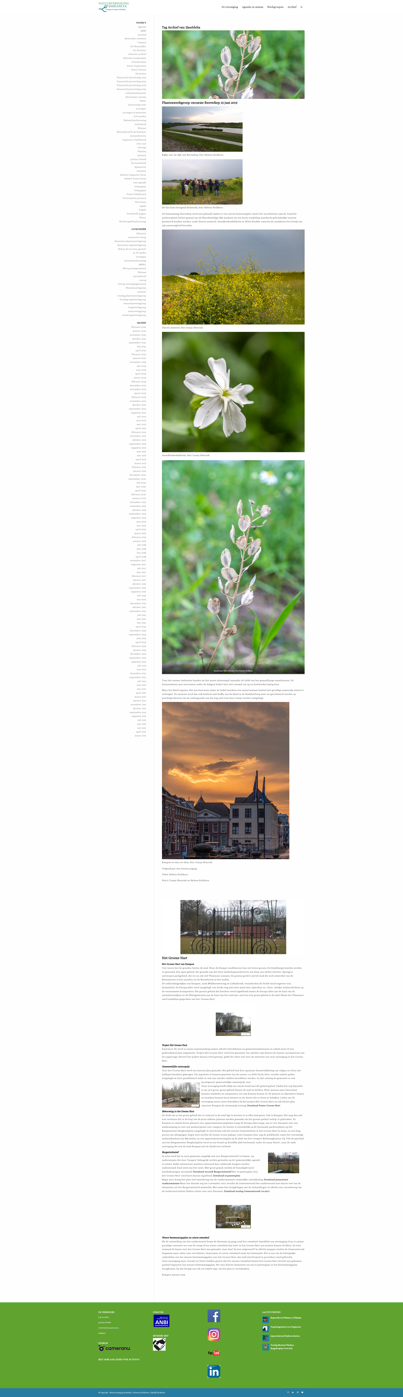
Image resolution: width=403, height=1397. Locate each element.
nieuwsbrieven (138, 135)
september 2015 (137, 611)
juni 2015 (141, 619)
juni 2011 (141, 724)
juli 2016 (141, 595)
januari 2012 (139, 700)
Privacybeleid (138, 163)
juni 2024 (141, 370)
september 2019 (137, 513)
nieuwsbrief (139, 276)
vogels (142, 206)
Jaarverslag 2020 (137, 104)
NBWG (142, 264)
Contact (142, 42)
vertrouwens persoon (108, 1327)
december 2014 (138, 630)
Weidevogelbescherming (132, 221)
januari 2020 (139, 498)
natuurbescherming (135, 260)
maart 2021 (140, 463)
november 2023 (138, 389)
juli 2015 (142, 615)
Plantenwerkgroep (136, 287)
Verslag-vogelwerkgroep (133, 299)
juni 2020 (141, 486)
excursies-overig (137, 237)
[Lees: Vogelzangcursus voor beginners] (265, 1328)
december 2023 (138, 385)
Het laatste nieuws (136, 97)
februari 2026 (138, 327)
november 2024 (138, 362)
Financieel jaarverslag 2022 (131, 81)
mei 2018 (141, 552)
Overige (142, 147)
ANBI (143, 30)
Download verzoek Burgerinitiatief (212, 1171)
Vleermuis (140, 202)
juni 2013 (141, 669)
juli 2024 (141, 366)
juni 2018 (141, 548)
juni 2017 (141, 572)
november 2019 (138, 506)
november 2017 (138, 560)
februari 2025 (139, 354)
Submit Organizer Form (133, 174)
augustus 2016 (138, 591)
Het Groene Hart (174, 958)
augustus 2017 (138, 564)
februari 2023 (139, 397)
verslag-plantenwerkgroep (131, 295)
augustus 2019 (138, 517)
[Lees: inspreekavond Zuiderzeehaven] (265, 1338)
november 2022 (138, 401)
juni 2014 (141, 638)
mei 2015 (141, 622)
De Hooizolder (138, 46)
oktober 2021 (139, 439)
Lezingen (141, 108)
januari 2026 (139, 331)
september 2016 (137, 587)
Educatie (141, 233)
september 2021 (137, 443)
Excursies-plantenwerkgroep (130, 241)
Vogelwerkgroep (137, 307)
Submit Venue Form (135, 178)
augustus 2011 (138, 716)
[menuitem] (230, 7)
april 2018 (141, 556)
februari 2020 (138, 494)
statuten (141, 170)
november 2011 (138, 704)
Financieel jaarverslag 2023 (131, 85)
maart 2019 (140, 533)
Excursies (141, 73)
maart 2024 (140, 377)
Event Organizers (136, 65)
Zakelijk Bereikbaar (157, 1392)
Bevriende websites (135, 38)
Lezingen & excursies (134, 112)
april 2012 (141, 692)
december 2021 (138, 436)
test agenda (139, 182)
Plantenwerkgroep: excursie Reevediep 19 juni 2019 (199, 103)
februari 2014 (139, 646)
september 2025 (137, 342)
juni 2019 (141, 521)
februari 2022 (139, 432)
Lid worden (140, 116)
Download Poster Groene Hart (263, 1105)
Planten (142, 151)
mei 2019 (141, 525)
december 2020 (138, 475)
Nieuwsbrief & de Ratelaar (131, 131)
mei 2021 (141, 455)
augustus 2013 (138, 661)
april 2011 (141, 731)
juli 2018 (141, 544)
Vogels (142, 209)
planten (142, 155)
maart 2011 (140, 735)
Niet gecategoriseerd (134, 268)
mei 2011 (141, 727)
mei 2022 (141, 424)
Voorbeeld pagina (136, 213)
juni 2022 (141, 420)
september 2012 (137, 677)
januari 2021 (139, 471)
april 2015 (141, 626)
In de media (139, 252)
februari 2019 (139, 537)
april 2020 (140, 490)
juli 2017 (141, 568)
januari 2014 (139, 650)
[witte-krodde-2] (233, 64)
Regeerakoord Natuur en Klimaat (286, 1318)
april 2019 (141, 529)
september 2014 (137, 634)
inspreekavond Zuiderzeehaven (285, 1336)
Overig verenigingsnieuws (132, 284)
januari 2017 (139, 580)
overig (142, 280)
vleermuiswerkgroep (134, 303)
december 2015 (138, 603)
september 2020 (137, 478)
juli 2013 (142, 665)
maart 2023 (140, 393)
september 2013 (137, 657)
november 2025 (138, 334)
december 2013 (138, 653)
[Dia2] (233, 927)
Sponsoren (140, 167)
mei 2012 (141, 688)
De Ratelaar (139, 50)
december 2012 (138, 673)
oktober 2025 (139, 338)
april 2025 (140, 350)
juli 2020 (141, 482)
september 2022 (137, 408)
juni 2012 (141, 685)
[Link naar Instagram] (297, 1392)
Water (142, 217)
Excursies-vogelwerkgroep (131, 245)
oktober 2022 (139, 404)
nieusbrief (140, 124)
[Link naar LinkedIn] (292, 1392)
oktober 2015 (139, 607)
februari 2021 (139, 467)
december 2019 (138, 502)
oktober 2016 (139, 583)
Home (143, 100)
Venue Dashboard (136, 194)
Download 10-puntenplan (226, 1175)
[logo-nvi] (113, 7)
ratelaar (141, 291)
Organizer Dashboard (134, 139)
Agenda (142, 26)
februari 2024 (138, 381)
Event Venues (138, 69)
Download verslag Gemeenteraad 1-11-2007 (247, 1191)
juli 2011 (142, 720)
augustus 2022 (138, 412)
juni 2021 (141, 451)
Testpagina (140, 190)
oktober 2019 (139, 510)
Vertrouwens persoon (134, 198)
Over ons (141, 143)
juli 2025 (141, 346)
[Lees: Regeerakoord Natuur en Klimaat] (265, 1319)
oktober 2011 (139, 708)
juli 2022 (141, 416)
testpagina (140, 186)
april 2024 (140, 373)
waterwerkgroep (137, 311)
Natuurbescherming (135, 120)
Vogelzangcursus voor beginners (286, 1327)
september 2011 (138, 712)
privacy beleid (138, 159)
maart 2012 (140, 696)
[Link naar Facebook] (288, 1392)
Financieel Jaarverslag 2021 (131, 77)
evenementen (138, 62)
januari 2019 (139, 541)
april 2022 (140, 428)
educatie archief (137, 54)
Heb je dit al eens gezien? (132, 249)
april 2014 (141, 642)
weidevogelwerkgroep (134, 315)
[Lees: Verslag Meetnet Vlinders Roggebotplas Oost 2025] (265, 1347)
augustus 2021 (138, 447)
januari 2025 (139, 358)
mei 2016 (141, 599)
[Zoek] (301, 7)
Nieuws (142, 128)
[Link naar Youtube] (302, 1392)
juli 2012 (142, 681)
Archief (142, 34)
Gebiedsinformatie (135, 93)
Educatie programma (134, 58)
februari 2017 (139, 576)
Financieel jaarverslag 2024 (131, 89)
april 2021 (141, 459)
